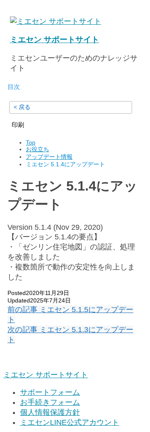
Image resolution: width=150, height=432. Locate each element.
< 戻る (22, 107)
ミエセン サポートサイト (54, 39)
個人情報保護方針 (50, 412)
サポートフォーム (50, 392)
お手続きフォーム (50, 402)
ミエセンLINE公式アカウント (69, 422)
